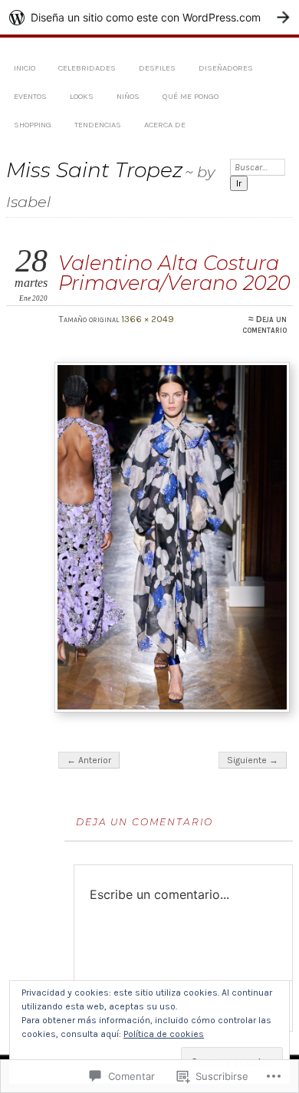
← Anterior (89, 760)
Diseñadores (226, 68)
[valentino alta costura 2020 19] (172, 537)
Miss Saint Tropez (94, 170)
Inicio (24, 68)
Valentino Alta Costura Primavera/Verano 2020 (174, 273)
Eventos (30, 96)
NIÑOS (128, 96)
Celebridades (87, 68)
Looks (82, 96)
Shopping (32, 125)
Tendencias (97, 125)
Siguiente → (252, 760)
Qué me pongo (191, 96)
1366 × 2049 (147, 319)
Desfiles (157, 68)
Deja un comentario (264, 324)
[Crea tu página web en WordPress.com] (149, 17)
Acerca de (165, 125)
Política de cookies (163, 1034)
